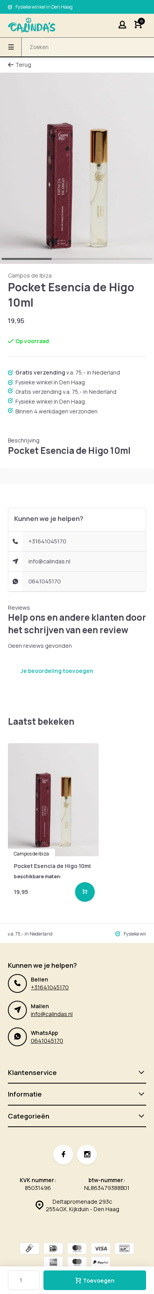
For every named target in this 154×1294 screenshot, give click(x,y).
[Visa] (101, 1249)
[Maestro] (77, 1263)
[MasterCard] (77, 1249)
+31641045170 (47, 541)
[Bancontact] (124, 1249)
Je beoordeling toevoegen (57, 670)
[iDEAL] (53, 1249)
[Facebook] (63, 1154)
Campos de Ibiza (30, 275)
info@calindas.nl (49, 561)
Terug (23, 64)
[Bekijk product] (85, 892)
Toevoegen (99, 1280)
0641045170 (44, 581)
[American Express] (53, 1263)
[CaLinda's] (31, 25)
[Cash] (29, 1249)
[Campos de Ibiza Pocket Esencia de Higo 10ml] (53, 799)
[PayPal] (101, 1263)
